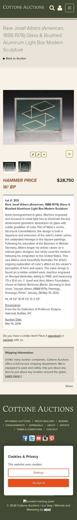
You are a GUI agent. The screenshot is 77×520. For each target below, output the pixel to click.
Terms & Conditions (29, 429)
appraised (54, 336)
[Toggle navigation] (69, 8)
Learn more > (13, 376)
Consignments (15, 425)
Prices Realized (44, 421)
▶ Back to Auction (14, 58)
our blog (47, 505)
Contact (52, 429)
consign (8, 340)
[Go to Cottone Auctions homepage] (23, 7)
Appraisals (36, 425)
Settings (38, 472)
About (51, 425)
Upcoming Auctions (17, 421)
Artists (64, 425)
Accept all (38, 483)
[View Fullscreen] (69, 153)
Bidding (63, 421)
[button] (52, 7)
